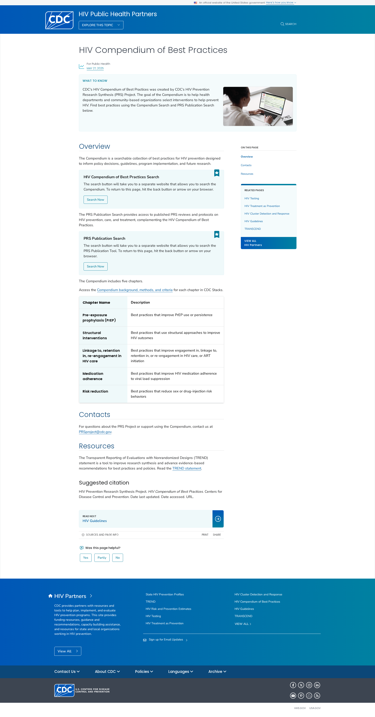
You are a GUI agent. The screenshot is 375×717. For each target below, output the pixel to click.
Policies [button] (142, 671)
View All (65, 651)
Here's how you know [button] (280, 2)
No (118, 558)
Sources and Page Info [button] (102, 535)
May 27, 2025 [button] (95, 68)
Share (217, 535)
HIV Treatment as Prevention (262, 206)
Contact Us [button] (65, 671)
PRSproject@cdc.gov (95, 431)
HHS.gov (300, 708)
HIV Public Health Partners (118, 14)
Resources (247, 174)
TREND (150, 602)
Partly (102, 558)
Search (290, 24)
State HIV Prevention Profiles (165, 594)
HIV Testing (252, 198)
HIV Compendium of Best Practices (257, 602)
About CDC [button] (106, 671)
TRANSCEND (253, 229)
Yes (85, 558)
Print (205, 535)
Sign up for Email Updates (166, 639)
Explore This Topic (98, 25)
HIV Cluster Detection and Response (267, 214)
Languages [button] (179, 671)
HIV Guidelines (254, 221)
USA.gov (315, 708)
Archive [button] (215, 671)
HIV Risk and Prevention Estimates (168, 609)
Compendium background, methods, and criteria (135, 290)
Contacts (246, 165)
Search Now (95, 200)
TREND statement (186, 468)
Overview (247, 157)
